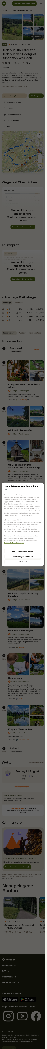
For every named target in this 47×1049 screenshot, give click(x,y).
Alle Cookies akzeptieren (22, 551)
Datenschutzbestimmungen (14, 543)
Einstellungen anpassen (23, 556)
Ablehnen (23, 562)
